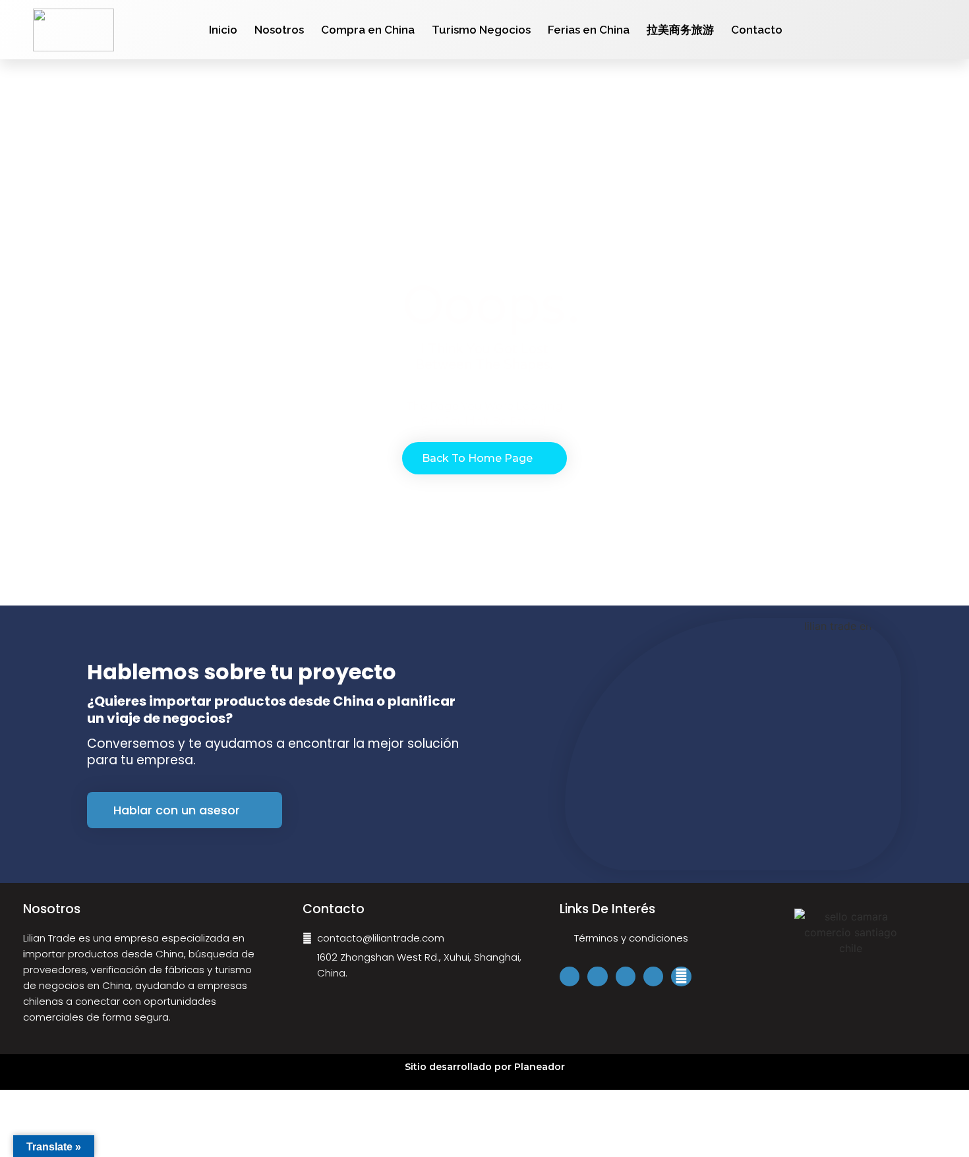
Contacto (756, 29)
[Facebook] (569, 976)
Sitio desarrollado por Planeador (485, 1067)
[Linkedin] (625, 976)
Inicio (223, 29)
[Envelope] (681, 976)
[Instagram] (906, 30)
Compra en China (368, 29)
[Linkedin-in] (923, 30)
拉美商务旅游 (680, 29)
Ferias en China (589, 29)
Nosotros (279, 29)
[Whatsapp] (940, 30)
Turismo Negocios (481, 29)
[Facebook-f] (889, 30)
